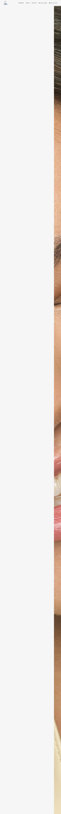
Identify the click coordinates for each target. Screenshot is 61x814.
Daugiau (31, 354)
